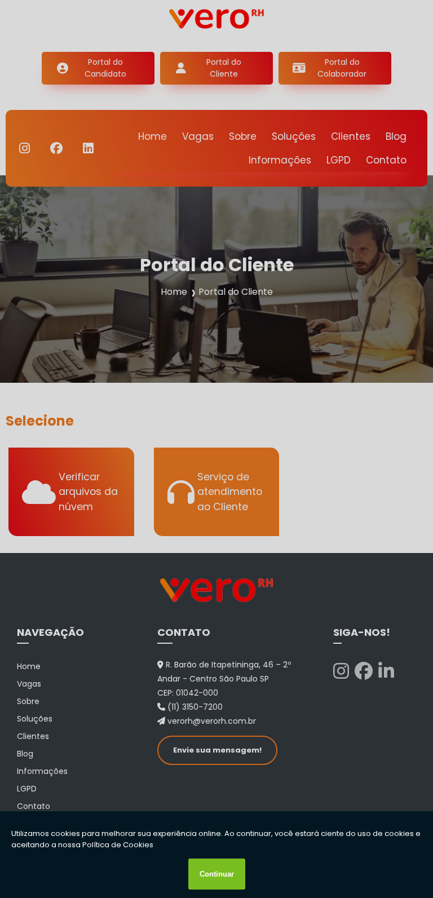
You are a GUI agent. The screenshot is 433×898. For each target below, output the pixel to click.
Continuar (217, 874)
